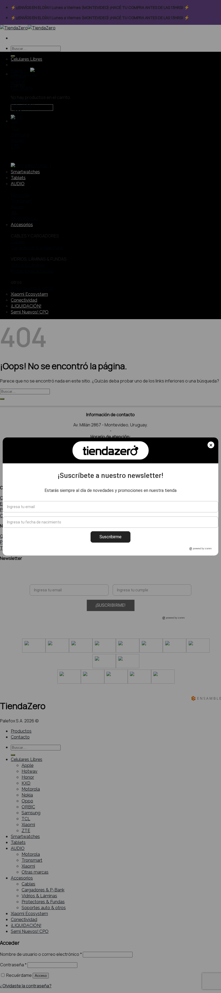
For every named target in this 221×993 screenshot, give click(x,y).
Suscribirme (110, 536)
